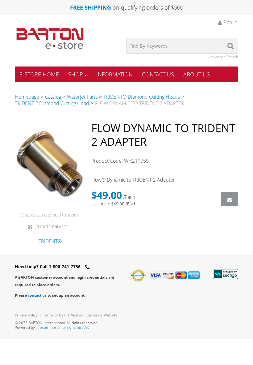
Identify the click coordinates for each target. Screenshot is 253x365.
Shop (75, 74)
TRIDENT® (50, 241)
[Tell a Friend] (229, 199)
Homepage (27, 96)
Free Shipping (90, 7)
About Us (196, 74)
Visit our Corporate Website (94, 315)
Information (114, 74)
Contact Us (158, 74)
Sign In (229, 22)
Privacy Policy (26, 315)
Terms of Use (54, 315)
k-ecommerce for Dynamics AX (63, 327)
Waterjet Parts (82, 96)
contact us (37, 295)
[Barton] (50, 38)
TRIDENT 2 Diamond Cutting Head (52, 103)
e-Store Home (39, 74)
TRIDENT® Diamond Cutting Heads (141, 96)
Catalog (53, 96)
